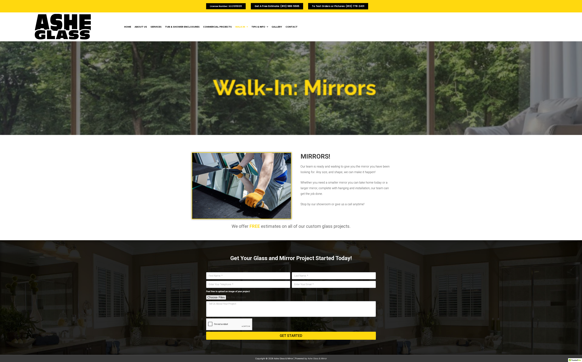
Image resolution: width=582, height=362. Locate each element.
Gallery (277, 26)
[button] (241, 26)
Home (127, 26)
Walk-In (240, 26)
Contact (292, 26)
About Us (141, 26)
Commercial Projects (217, 26)
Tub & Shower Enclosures (182, 26)
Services (156, 26)
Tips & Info (258, 26)
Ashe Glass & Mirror (317, 358)
